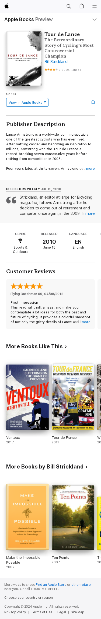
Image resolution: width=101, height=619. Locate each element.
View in (25, 103)
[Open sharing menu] (93, 102)
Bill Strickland (56, 61)
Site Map (77, 612)
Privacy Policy (15, 612)
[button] (68, 6)
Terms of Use (42, 612)
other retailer (81, 585)
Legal (61, 612)
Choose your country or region (28, 598)
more (90, 168)
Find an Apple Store (51, 585)
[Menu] (94, 6)
